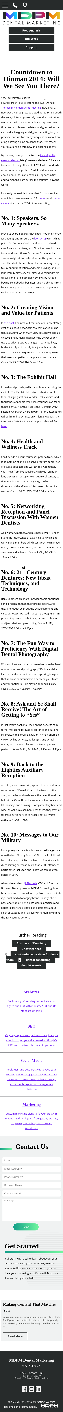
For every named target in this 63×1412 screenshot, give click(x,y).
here (4, 426)
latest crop (40, 238)
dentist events (31, 965)
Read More (15, 1336)
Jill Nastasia (30, 883)
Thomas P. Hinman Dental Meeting (21, 107)
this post (9, 323)
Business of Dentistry (31, 943)
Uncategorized (31, 949)
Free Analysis (31, 30)
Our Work (31, 39)
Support (31, 47)
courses (42, 198)
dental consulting (38, 960)
